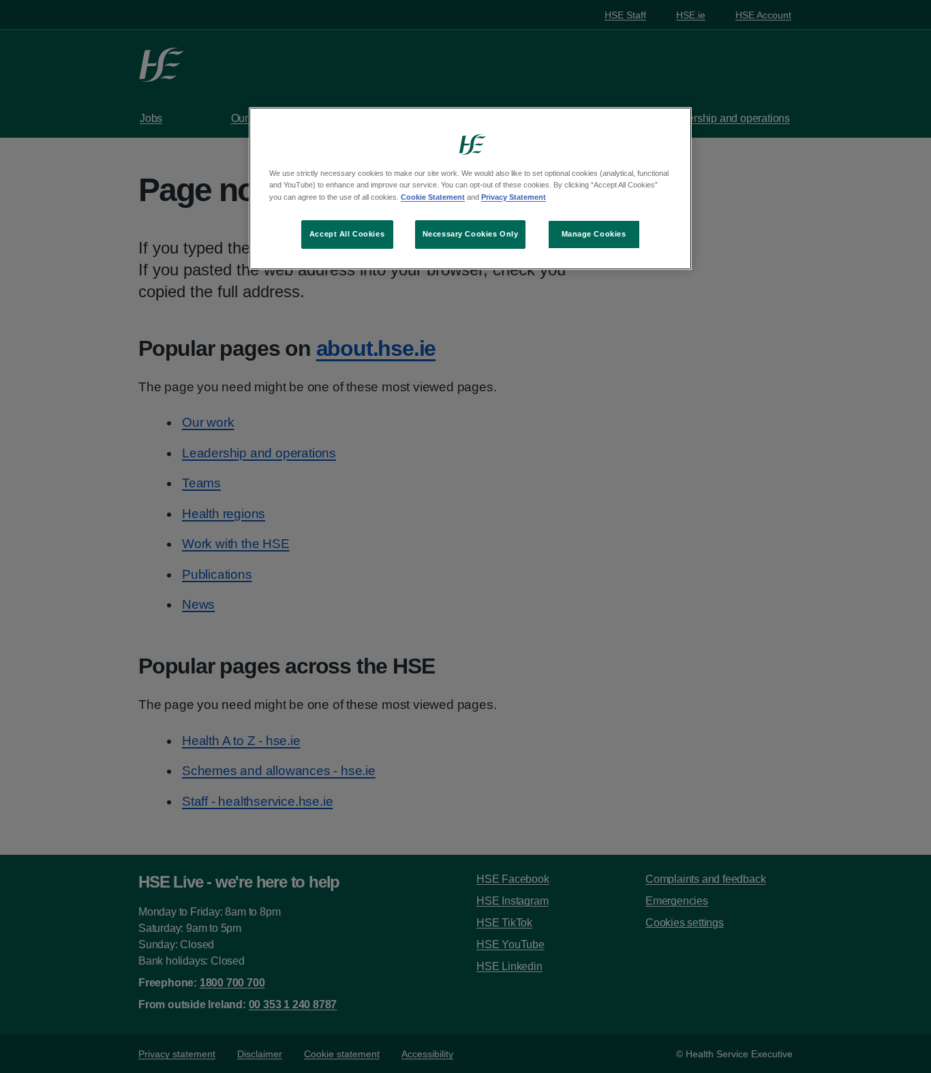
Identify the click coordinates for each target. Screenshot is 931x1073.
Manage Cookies (594, 234)
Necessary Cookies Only (471, 234)
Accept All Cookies (346, 234)
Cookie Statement (433, 197)
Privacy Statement (513, 197)
